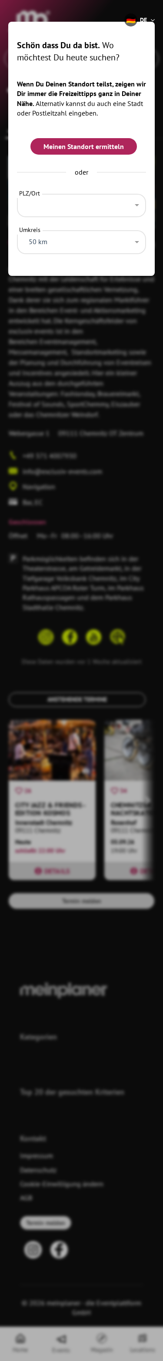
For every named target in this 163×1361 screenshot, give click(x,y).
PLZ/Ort (29, 193)
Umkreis (29, 230)
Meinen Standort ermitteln (83, 146)
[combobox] (81, 203)
